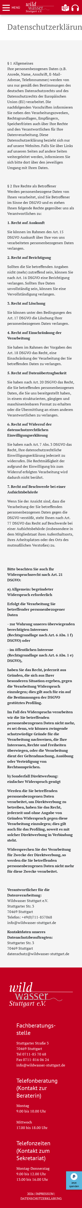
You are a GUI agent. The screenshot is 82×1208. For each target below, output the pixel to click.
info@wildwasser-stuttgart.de (40, 1064)
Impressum (45, 1193)
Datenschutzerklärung (41, 1198)
